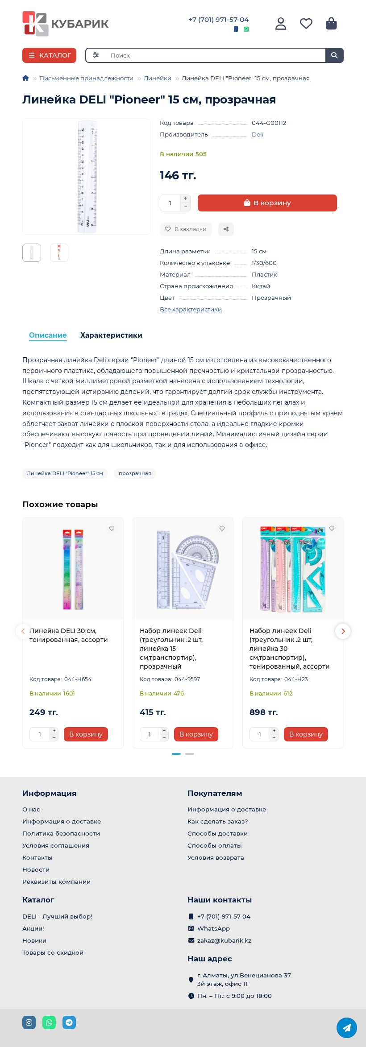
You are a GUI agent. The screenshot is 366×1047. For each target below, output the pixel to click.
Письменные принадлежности (86, 78)
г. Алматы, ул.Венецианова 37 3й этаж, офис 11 (244, 979)
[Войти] (281, 23)
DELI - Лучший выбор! (57, 916)
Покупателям (214, 793)
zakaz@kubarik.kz (224, 940)
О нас (31, 809)
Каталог (38, 899)
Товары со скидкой (52, 952)
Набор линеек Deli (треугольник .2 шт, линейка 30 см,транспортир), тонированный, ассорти (290, 648)
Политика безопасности (61, 833)
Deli (258, 134)
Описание (48, 335)
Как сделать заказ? (217, 821)
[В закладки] (112, 528)
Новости (36, 869)
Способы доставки (217, 833)
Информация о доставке (61, 821)
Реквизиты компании (56, 881)
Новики (34, 940)
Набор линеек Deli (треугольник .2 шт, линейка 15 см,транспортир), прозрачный (171, 648)
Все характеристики (191, 309)
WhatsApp (213, 928)
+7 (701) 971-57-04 (218, 19)
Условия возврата (215, 857)
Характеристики (111, 335)
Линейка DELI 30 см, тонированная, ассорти (68, 635)
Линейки (157, 78)
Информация (49, 793)
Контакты (37, 857)
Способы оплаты (214, 845)
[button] (23, 631)
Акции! (33, 928)
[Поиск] (334, 55)
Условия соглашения (55, 845)
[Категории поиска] (95, 55)
